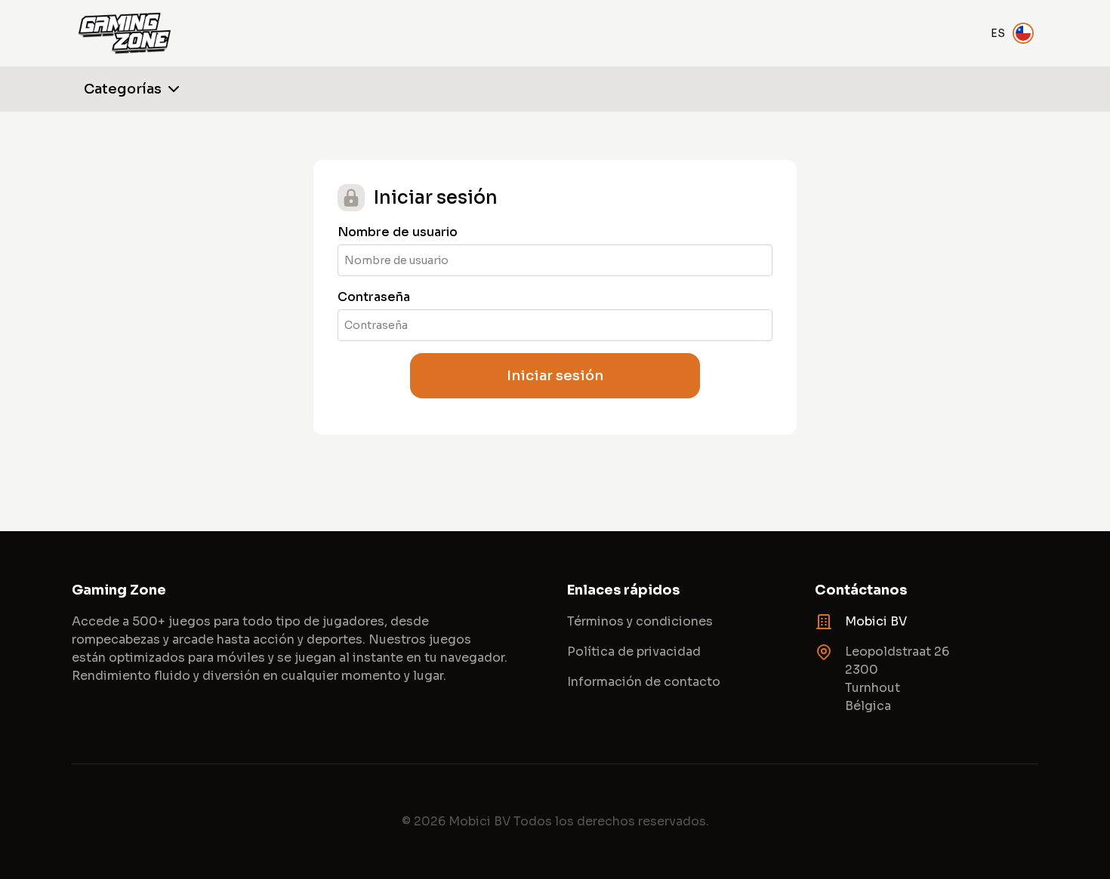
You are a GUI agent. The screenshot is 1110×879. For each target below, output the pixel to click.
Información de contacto (643, 682)
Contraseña (374, 297)
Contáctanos (861, 590)
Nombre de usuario (398, 232)
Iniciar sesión (555, 375)
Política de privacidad (634, 651)
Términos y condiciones (640, 621)
